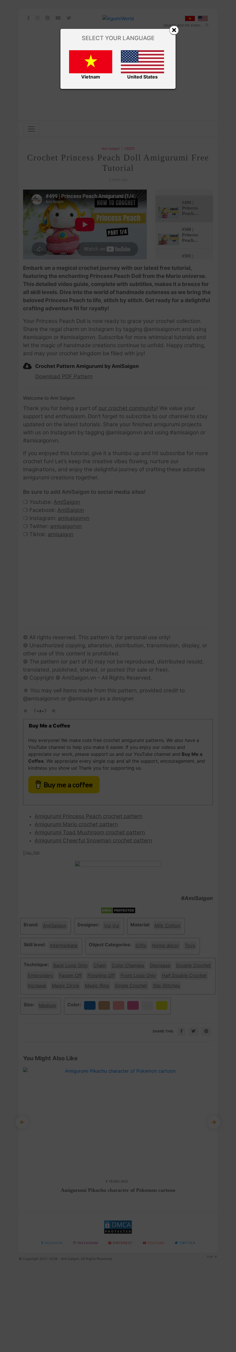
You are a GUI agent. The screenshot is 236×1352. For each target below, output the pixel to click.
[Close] (174, 30)
